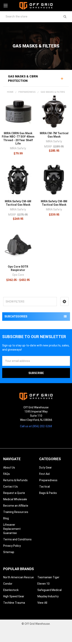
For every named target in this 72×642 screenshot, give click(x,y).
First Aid (44, 473)
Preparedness (48, 480)
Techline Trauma (14, 602)
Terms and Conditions (17, 539)
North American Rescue (18, 577)
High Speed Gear (13, 596)
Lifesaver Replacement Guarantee (12, 529)
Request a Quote (14, 493)
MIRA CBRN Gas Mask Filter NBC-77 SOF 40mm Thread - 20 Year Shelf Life (18, 138)
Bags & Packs (48, 493)
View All (42, 602)
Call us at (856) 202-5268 (36, 426)
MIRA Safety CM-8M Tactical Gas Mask (54, 203)
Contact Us (10, 486)
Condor (7, 583)
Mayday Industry (48, 596)
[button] (64, 301)
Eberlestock (11, 590)
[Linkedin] (47, 436)
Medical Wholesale (15, 499)
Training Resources (15, 512)
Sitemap (8, 552)
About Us (9, 467)
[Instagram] (25, 436)
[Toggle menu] (5, 5)
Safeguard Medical (49, 590)
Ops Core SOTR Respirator (18, 268)
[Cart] (67, 5)
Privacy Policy (12, 545)
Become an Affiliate (15, 505)
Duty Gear (45, 467)
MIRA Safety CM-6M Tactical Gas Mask (18, 203)
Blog (6, 518)
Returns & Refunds (15, 480)
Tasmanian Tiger (48, 577)
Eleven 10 (43, 583)
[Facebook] (32, 436)
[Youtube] (39, 436)
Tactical (44, 486)
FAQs (6, 473)
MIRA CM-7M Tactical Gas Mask (54, 135)
